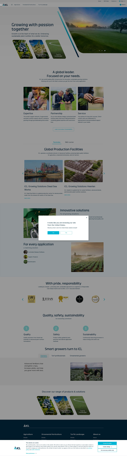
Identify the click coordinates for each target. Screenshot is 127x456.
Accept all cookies (107, 443)
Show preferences (30, 453)
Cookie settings (106, 446)
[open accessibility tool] (1, 5)
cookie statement (35, 449)
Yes (53, 232)
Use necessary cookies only (107, 450)
